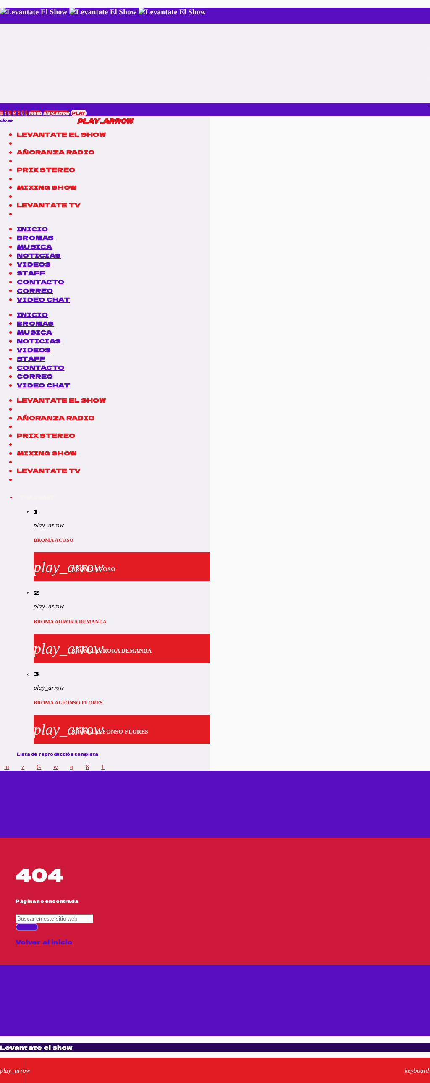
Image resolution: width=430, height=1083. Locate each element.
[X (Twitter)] (5, 113)
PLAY (79, 113)
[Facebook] (22, 113)
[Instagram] (19, 113)
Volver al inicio (44, 941)
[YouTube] (1, 113)
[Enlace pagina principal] (103, 12)
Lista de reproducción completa (57, 754)
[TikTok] (9, 113)
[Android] (26, 113)
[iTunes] (14, 113)
